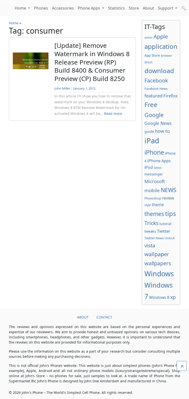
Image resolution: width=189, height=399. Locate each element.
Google (154, 115)
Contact (104, 317)
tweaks (150, 231)
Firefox (170, 96)
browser (166, 55)
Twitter (163, 231)
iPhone (154, 152)
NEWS (168, 190)
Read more (113, 113)
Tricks (151, 222)
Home (21, 8)
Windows (159, 273)
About (148, 8)
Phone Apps (89, 8)
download (159, 70)
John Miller (62, 88)
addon (148, 37)
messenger (153, 174)
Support (166, 8)
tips (170, 213)
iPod (148, 167)
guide (149, 131)
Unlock (170, 238)
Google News (158, 123)
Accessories (63, 8)
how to (162, 131)
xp (173, 297)
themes (154, 214)
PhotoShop (152, 198)
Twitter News (154, 238)
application (160, 46)
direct (148, 62)
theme (158, 204)
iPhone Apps (159, 160)
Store (134, 8)
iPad (151, 141)
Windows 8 (159, 297)
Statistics (116, 8)
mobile (152, 190)
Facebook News (156, 88)
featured (153, 96)
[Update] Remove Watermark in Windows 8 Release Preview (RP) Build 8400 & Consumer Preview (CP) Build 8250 (92, 62)
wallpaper (156, 254)
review (168, 198)
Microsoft (154, 181)
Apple (161, 36)
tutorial (165, 223)
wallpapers (157, 263)
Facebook (156, 80)
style (147, 205)
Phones (41, 8)
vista (149, 245)
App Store (152, 55)
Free (151, 104)
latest (157, 168)
